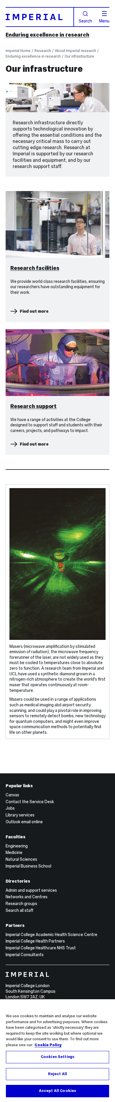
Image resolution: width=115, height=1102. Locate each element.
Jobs (10, 808)
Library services (20, 815)
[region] (57, 1050)
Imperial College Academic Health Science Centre (51, 934)
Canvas (12, 795)
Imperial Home (18, 50)
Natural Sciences (21, 859)
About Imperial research (75, 50)
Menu (104, 20)
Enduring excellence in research (47, 35)
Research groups (21, 903)
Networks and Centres (26, 896)
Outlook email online (24, 821)
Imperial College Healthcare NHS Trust (41, 948)
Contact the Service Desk (30, 801)
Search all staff (19, 910)
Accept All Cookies (57, 1090)
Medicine (14, 852)
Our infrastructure (79, 56)
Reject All (57, 1074)
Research (42, 50)
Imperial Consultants (25, 954)
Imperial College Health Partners (35, 941)
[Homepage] (40, 17)
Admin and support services (31, 890)
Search (85, 20)
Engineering (17, 846)
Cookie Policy (48, 1045)
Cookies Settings (57, 1056)
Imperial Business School (28, 866)
